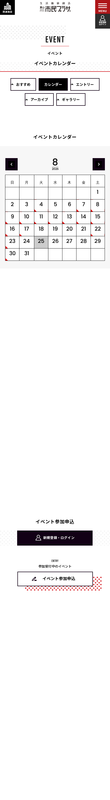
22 (98, 229)
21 (83, 229)
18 (41, 229)
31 (26, 253)
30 (12, 253)
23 (12, 241)
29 (97, 241)
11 (41, 216)
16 (12, 229)
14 (83, 216)
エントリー (85, 84)
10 (26, 216)
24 (26, 241)
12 (55, 216)
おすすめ (23, 84)
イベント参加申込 (58, 578)
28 (83, 241)
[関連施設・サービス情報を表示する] (7, 7)
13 (69, 216)
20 (69, 229)
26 (55, 241)
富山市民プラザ (55, 7)
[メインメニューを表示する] (102, 7)
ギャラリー (71, 99)
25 (41, 241)
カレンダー (53, 84)
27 (69, 241)
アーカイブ (39, 99)
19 (55, 229)
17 (26, 229)
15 (97, 216)
